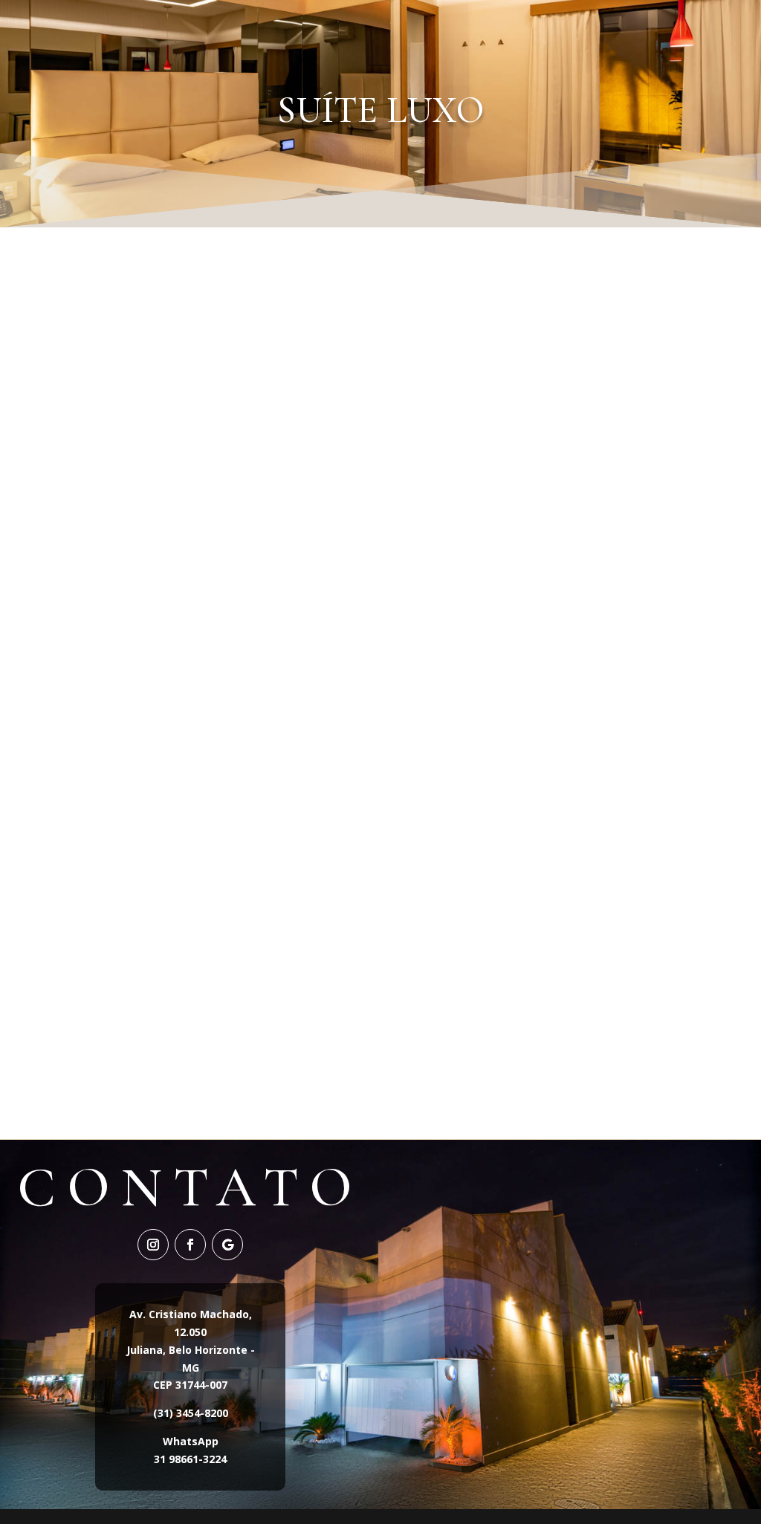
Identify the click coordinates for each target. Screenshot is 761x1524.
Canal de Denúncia (617, 32)
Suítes (394, 32)
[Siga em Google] (227, 1244)
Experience (490, 32)
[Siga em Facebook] (190, 1244)
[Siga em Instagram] (153, 1244)
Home (332, 32)
